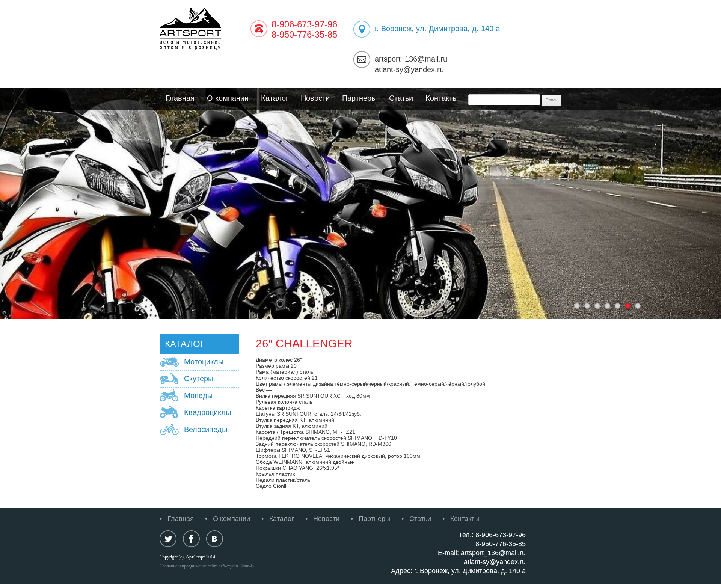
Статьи (401, 98)
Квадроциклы (207, 412)
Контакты (441, 98)
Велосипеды (205, 429)
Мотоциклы (203, 362)
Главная (180, 98)
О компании (228, 98)
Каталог (274, 98)
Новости (315, 98)
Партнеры (359, 98)
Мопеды (198, 395)
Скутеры (198, 378)
